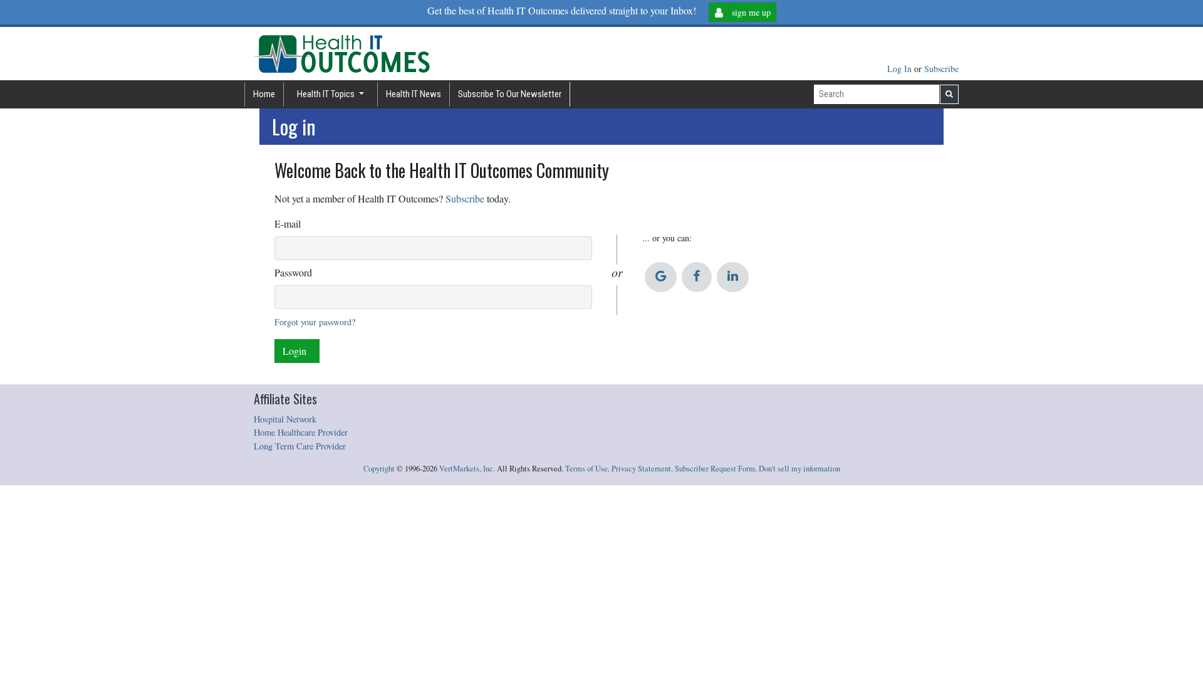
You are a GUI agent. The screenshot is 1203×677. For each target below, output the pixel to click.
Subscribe (941, 69)
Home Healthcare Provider (301, 432)
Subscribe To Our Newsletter (509, 94)
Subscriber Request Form (715, 468)
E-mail (287, 223)
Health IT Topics (327, 94)
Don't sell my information (799, 468)
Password (293, 272)
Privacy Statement (641, 468)
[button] (661, 277)
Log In (900, 69)
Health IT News (413, 94)
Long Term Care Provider (300, 446)
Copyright (379, 468)
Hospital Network (285, 419)
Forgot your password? (314, 322)
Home (264, 94)
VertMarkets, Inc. (467, 468)
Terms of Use (586, 468)
